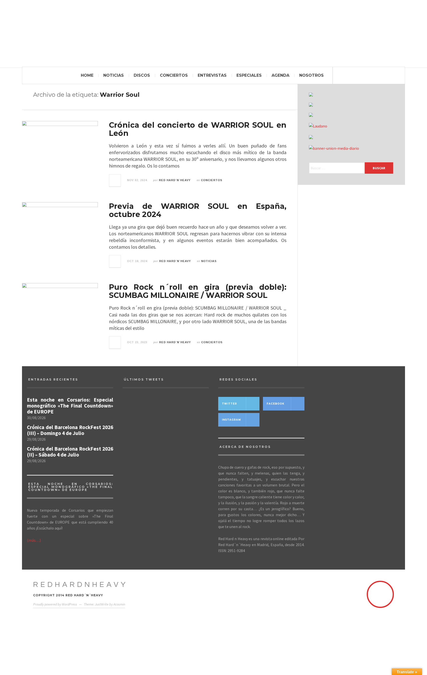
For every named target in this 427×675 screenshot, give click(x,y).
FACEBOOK (275, 403)
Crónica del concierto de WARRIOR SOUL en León (197, 129)
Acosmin (119, 604)
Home (87, 75)
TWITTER (229, 403)
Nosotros (311, 75)
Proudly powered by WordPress (55, 604)
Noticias (113, 75)
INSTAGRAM (231, 419)
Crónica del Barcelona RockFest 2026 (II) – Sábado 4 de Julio (70, 452)
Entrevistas (212, 75)
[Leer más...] (115, 180)
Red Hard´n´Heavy (175, 180)
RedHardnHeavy (80, 584)
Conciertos (174, 75)
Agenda (280, 75)
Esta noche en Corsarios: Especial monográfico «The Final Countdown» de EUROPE (70, 406)
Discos (142, 75)
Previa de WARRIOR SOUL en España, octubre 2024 (197, 210)
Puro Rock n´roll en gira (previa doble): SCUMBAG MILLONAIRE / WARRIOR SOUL (197, 291)
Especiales (249, 75)
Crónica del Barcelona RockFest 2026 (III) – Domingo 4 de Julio (70, 430)
